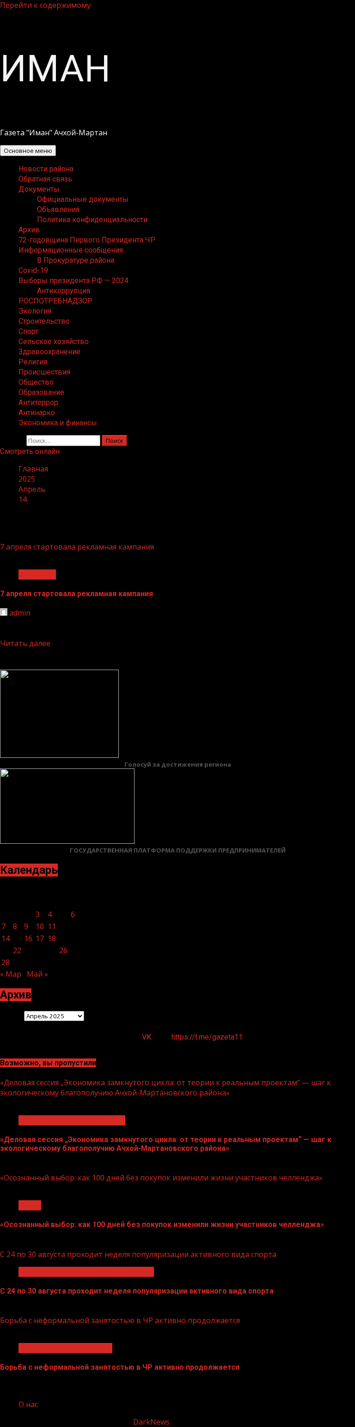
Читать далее (25, 643)
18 (52, 938)
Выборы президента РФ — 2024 (73, 280)
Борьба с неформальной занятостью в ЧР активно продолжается (120, 1320)
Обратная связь (45, 179)
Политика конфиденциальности (92, 219)
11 (52, 926)
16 (28, 938)
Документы (39, 189)
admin (19, 613)
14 (5, 938)
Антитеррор (38, 402)
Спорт (28, 331)
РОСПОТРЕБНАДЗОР (55, 300)
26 (63, 950)
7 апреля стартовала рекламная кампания (77, 547)
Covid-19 (33, 270)
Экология (34, 311)
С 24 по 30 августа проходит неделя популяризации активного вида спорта (138, 1254)
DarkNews (151, 1422)
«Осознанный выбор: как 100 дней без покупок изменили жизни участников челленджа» (161, 1178)
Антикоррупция (63, 290)
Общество (36, 382)
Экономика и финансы (57, 422)
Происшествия (44, 372)
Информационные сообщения (70, 250)
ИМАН (55, 69)
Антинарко (36, 412)
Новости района (45, 168)
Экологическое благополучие (71, 1120)
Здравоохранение (49, 351)
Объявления (58, 209)
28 (5, 962)
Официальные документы (83, 199)
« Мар (10, 974)
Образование (41, 392)
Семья (29, 1205)
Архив (29, 229)
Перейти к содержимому (45, 5)
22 (17, 950)
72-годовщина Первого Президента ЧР (86, 240)
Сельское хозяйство (53, 341)
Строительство (44, 321)
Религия (32, 361)
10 (40, 926)
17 (40, 938)
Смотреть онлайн (30, 451)
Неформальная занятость (65, 1348)
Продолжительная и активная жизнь (86, 1272)
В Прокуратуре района (75, 260)
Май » (37, 974)
